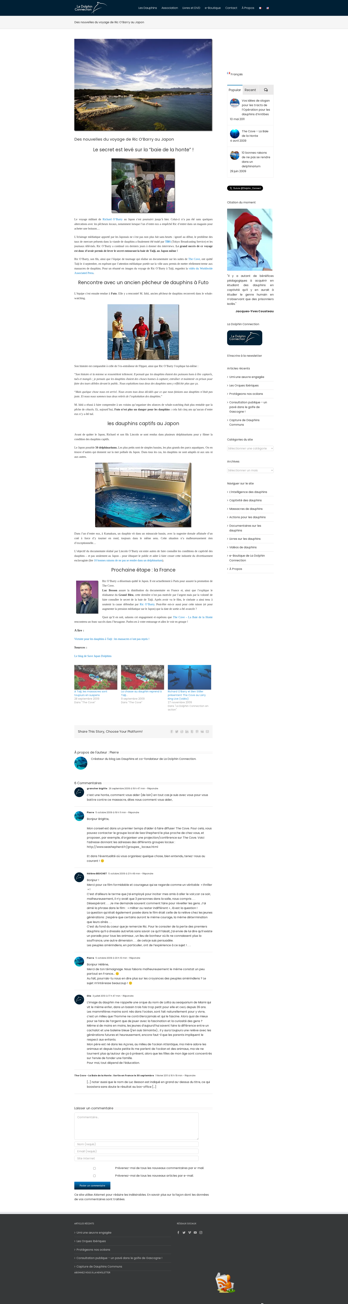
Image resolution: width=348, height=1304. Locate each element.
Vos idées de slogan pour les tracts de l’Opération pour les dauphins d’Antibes (256, 107)
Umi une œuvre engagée (246, 377)
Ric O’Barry (147, 604)
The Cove (194, 259)
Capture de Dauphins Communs (99, 1266)
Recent (250, 90)
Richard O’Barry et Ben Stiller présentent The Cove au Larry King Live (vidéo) (187, 695)
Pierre (114, 752)
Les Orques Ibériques (244, 385)
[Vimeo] (189, 1232)
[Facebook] (178, 1232)
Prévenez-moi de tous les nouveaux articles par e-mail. (154, 1176)
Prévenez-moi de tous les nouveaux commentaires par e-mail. (159, 1168)
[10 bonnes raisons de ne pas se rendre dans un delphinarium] (234, 153)
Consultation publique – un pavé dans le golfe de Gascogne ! (248, 407)
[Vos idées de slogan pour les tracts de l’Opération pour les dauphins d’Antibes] (234, 101)
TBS (168, 241)
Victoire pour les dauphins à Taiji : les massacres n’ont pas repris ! (111, 638)
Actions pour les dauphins (247, 517)
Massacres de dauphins (246, 509)
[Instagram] (200, 1232)
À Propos (235, 569)
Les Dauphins (125, 759)
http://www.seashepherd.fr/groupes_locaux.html (122, 847)
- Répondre (151, 788)
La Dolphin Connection (180, 759)
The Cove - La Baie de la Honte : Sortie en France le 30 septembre (114, 1075)
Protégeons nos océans (246, 394)
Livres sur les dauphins (245, 539)
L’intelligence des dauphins (248, 492)
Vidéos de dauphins (243, 547)
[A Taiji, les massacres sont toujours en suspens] (95, 677)
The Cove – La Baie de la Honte (193, 617)
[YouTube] (195, 1232)
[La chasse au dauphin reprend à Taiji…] (142, 677)
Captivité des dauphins (245, 500)
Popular (235, 90)
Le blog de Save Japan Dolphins (92, 656)
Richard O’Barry (113, 219)
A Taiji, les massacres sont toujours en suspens (90, 693)
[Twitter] (184, 1232)
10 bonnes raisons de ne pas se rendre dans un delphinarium (128, 560)
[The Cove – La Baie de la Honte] (234, 131)
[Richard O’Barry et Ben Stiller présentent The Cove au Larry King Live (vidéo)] (189, 677)
